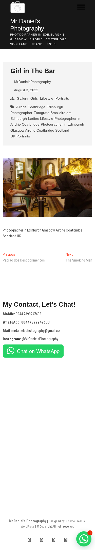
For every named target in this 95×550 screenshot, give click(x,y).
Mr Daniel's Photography (27, 25)
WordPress (27, 526)
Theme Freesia (75, 521)
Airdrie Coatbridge (30, 107)
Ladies (33, 119)
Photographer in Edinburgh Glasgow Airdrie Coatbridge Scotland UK (47, 130)
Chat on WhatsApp (38, 351)
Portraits (62, 98)
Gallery (22, 98)
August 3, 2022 (25, 90)
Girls (34, 98)
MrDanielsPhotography (32, 82)
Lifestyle (46, 98)
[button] (83, 538)
